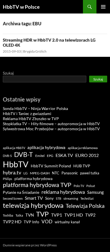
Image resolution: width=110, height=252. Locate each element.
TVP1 (56, 214)
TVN (29, 215)
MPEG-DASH (40, 173)
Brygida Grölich (35, 51)
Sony (49, 198)
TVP (42, 214)
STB (58, 198)
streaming (70, 198)
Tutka (19, 215)
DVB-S (7, 156)
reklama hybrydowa (63, 192)
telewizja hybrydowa (33, 205)
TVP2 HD (12, 221)
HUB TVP (81, 165)
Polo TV (79, 186)
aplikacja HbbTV (14, 148)
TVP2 (90, 215)
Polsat (90, 186)
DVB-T (23, 154)
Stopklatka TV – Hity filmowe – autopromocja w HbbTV (51, 123)
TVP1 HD (73, 214)
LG (25, 173)
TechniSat (87, 198)
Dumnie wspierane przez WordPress (30, 245)
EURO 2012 (87, 155)
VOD (46, 221)
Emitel (40, 156)
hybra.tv (12, 172)
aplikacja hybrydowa (46, 147)
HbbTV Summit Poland (51, 166)
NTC (55, 173)
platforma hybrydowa (33, 178)
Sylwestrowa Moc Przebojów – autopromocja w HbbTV (51, 128)
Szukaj (8, 73)
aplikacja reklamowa (83, 148)
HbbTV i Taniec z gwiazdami (27, 113)
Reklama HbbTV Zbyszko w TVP (31, 118)
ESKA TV (64, 155)
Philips (7, 179)
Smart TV (34, 198)
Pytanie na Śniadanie (21, 192)
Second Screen (13, 198)
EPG (50, 156)
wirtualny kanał (67, 222)
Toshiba (8, 215)
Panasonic (69, 173)
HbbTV (15, 164)
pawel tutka (89, 173)
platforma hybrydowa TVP (37, 184)
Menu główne (103, 7)
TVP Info (31, 222)
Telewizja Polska (85, 205)
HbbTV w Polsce (21, 7)
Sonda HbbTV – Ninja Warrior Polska (35, 108)
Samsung (95, 192)
